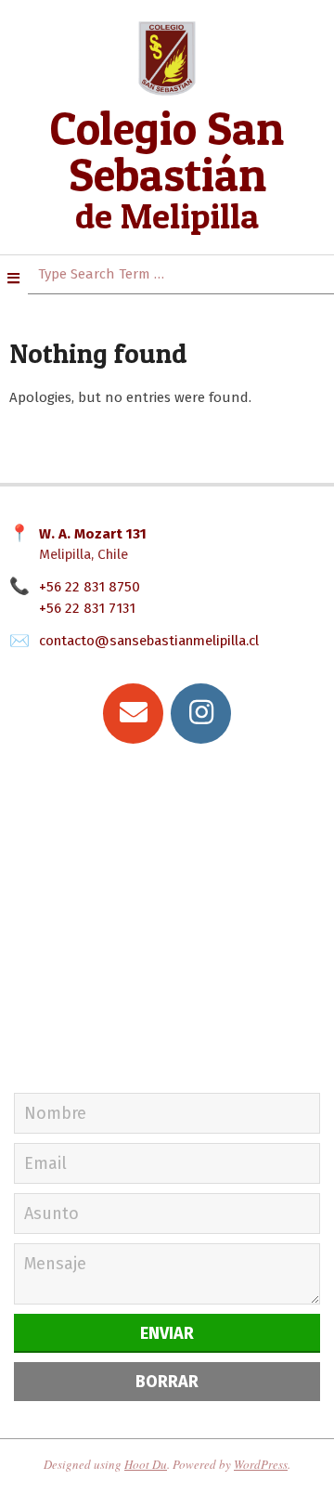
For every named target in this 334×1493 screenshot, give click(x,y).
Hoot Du (145, 1464)
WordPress (261, 1464)
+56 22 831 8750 (89, 586)
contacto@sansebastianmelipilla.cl (149, 640)
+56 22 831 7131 (87, 608)
